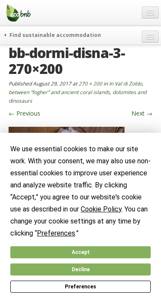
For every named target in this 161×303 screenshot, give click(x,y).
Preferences (80, 287)
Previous (24, 113)
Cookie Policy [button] (101, 209)
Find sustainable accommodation (54, 34)
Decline (81, 269)
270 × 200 (90, 83)
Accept (81, 252)
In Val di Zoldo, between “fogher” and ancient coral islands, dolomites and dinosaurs (77, 92)
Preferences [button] (56, 233)
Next (141, 113)
